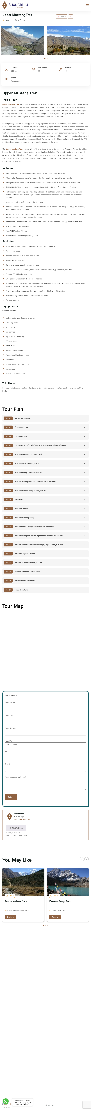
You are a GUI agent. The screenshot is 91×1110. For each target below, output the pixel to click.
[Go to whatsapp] (6, 1101)
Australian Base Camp (16, 901)
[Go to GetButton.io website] (5, 1107)
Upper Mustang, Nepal (15, 20)
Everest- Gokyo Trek (60, 901)
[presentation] (82, 859)
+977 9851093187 (22, 819)
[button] (44, 58)
